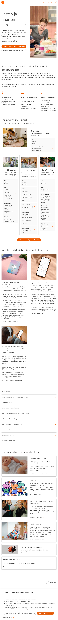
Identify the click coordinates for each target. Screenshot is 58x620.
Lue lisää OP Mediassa (36, 517)
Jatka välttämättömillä (12, 613)
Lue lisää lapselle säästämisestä (38, 474)
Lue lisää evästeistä (8, 617)
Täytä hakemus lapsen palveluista (14, 46)
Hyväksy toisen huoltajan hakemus (13, 50)
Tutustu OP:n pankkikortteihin (10, 321)
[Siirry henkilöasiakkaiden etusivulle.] (2, 2)
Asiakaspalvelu (5, 589)
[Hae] (44, 2)
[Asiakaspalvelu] (47, 2)
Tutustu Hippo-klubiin (36, 494)
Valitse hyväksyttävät (28, 613)
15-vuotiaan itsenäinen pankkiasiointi (12, 380)
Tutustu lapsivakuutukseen (37, 540)
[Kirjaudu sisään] (51, 2)
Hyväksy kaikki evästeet (45, 613)
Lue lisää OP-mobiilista (37, 313)
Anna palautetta (33, 589)
